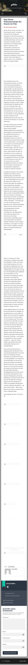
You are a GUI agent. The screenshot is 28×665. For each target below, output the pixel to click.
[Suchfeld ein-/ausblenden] (26, 13)
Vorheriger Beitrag (9, 600)
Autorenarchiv (7, 587)
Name (4, 631)
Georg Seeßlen (14, 569)
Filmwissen (7, 595)
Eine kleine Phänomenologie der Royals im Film (13, 21)
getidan (14, 4)
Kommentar (6, 617)
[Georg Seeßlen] (8, 574)
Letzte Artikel (11, 566)
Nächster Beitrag (9, 602)
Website (4, 644)
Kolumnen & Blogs (15, 595)
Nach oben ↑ (23, 661)
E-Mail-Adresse (6, 638)
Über (6, 566)
